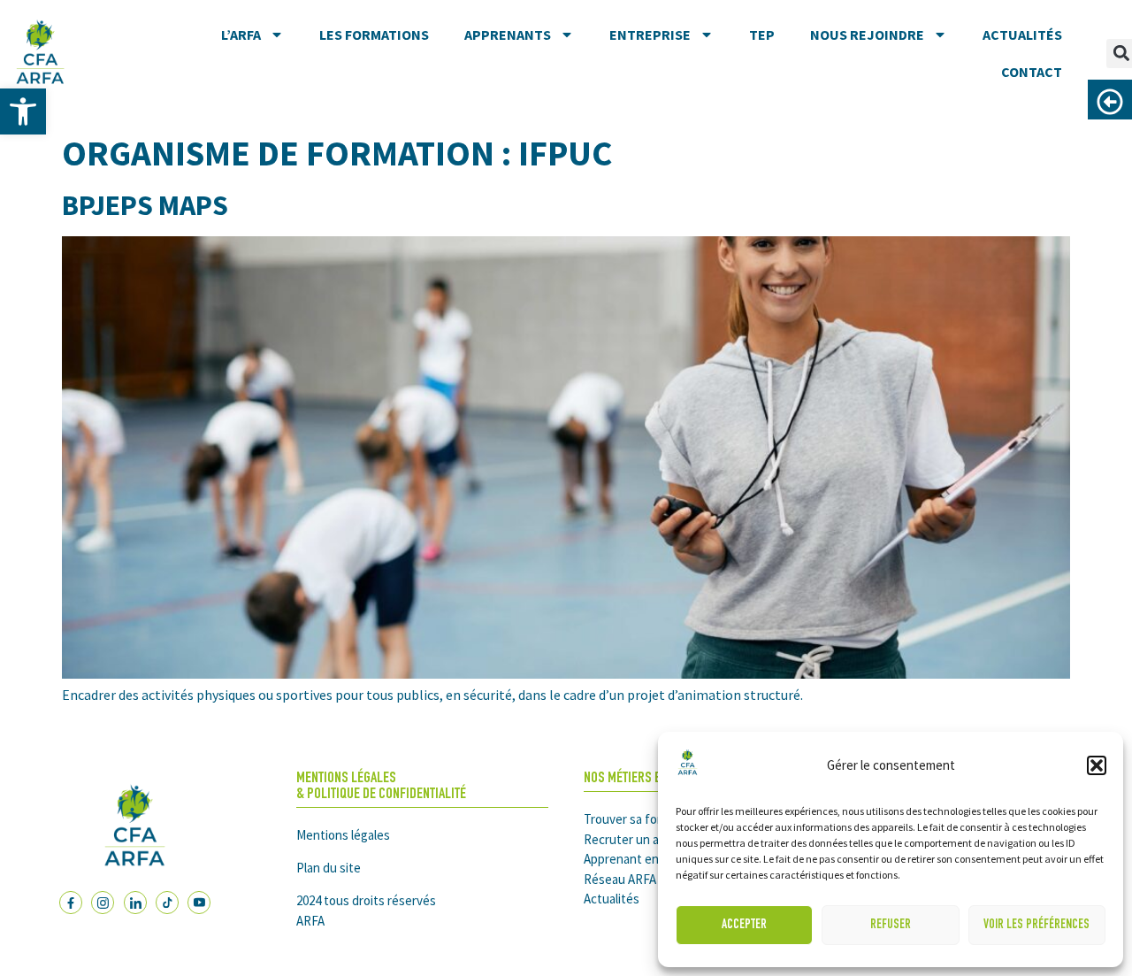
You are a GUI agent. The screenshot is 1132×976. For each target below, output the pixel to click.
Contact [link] (1031, 72)
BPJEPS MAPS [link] (145, 205)
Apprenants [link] (507, 34)
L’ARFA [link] (241, 34)
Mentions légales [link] (343, 834)
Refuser (890, 925)
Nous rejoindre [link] (867, 34)
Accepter (744, 925)
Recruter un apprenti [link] (642, 839)
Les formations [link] (374, 34)
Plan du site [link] (328, 867)
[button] (1096, 765)
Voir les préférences (1036, 925)
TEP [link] (762, 34)
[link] (23, 111)
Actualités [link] (1022, 34)
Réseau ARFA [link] (620, 879)
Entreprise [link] (650, 34)
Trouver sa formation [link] (642, 819)
